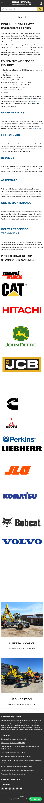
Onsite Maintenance (16, 202)
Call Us (36, 799)
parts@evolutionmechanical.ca (15, 774)
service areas (32, 101)
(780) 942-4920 (6, 749)
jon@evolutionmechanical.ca (14, 770)
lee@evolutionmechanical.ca (22, 766)
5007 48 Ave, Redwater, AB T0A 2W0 (13, 743)
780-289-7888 (29, 770)
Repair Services (12, 112)
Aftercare (9, 180)
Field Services (11, 135)
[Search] (40, 9)
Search (22, 796)
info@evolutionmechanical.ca (30, 746)
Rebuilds (7, 157)
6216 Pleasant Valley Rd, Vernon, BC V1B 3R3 (16, 756)
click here (38, 129)
